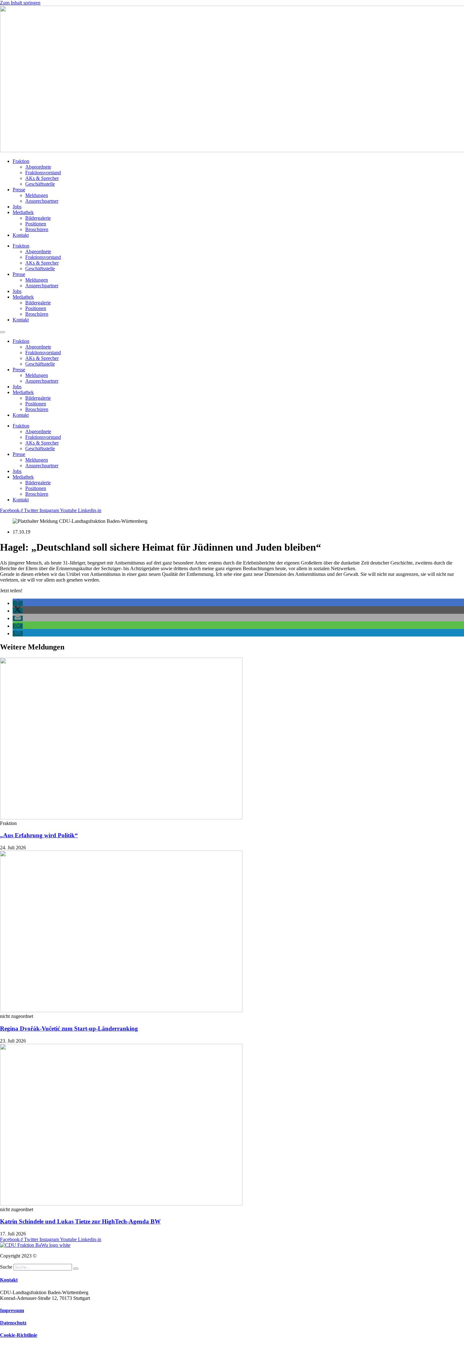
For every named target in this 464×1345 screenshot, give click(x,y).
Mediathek (23, 212)
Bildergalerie (38, 218)
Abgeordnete (38, 167)
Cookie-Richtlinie (18, 1335)
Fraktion (21, 161)
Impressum (12, 1310)
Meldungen (36, 195)
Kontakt (21, 235)
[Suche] (75, 1269)
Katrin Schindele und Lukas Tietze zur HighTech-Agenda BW (80, 1221)
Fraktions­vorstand (43, 172)
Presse (19, 189)
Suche (6, 1267)
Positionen (35, 223)
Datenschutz (13, 1322)
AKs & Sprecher (42, 178)
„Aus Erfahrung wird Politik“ (39, 835)
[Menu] (2, 332)
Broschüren (36, 229)
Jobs (17, 206)
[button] (18, 603)
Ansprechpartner (41, 201)
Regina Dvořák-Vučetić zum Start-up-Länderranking (69, 1028)
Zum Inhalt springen (20, 2)
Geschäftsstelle (40, 184)
